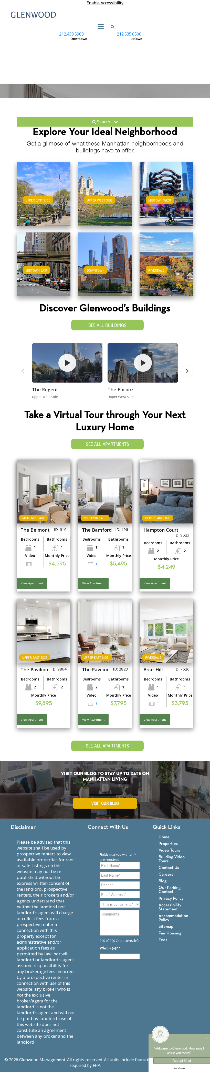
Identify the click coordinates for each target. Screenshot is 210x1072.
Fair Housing (170, 933)
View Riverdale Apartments (166, 269)
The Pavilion (34, 669)
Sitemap (166, 927)
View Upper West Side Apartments (105, 202)
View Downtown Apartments (105, 269)
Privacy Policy (171, 898)
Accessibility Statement (170, 907)
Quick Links (166, 827)
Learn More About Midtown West (166, 193)
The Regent (45, 389)
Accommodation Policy (173, 918)
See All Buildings (107, 325)
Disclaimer (23, 827)
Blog (162, 881)
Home (164, 837)
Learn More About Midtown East (43, 263)
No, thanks (179, 1068)
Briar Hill (153, 669)
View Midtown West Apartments (166, 199)
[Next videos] (187, 371)
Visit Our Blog (105, 803)
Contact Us (169, 868)
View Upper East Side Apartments (43, 202)
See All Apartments (107, 444)
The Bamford (97, 530)
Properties (168, 844)
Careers (166, 874)
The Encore (120, 389)
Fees (163, 940)
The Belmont (35, 530)
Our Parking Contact (170, 890)
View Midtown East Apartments (43, 269)
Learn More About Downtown (105, 263)
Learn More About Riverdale (166, 263)
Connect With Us (108, 827)
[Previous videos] (23, 371)
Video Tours (169, 850)
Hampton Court (160, 530)
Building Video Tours (172, 859)
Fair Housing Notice (121, 1065)
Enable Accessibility (105, 3)
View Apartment (32, 583)
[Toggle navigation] (99, 26)
